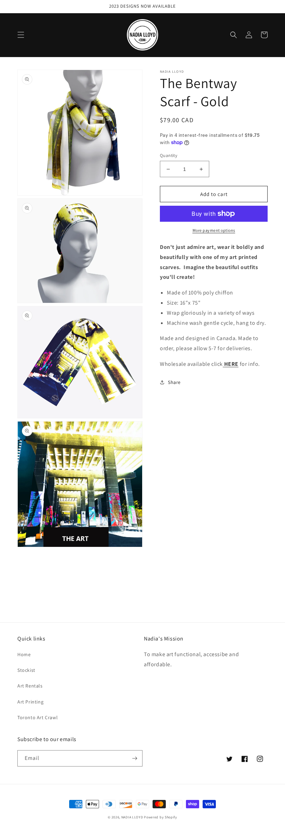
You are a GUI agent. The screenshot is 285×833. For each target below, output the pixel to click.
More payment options (214, 230)
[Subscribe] (134, 758)
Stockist (26, 670)
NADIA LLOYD (132, 817)
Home (24, 654)
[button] (20, 34)
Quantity (168, 155)
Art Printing (30, 702)
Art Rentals (30, 686)
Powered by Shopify (160, 817)
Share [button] (174, 382)
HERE (231, 364)
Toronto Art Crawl (37, 717)
